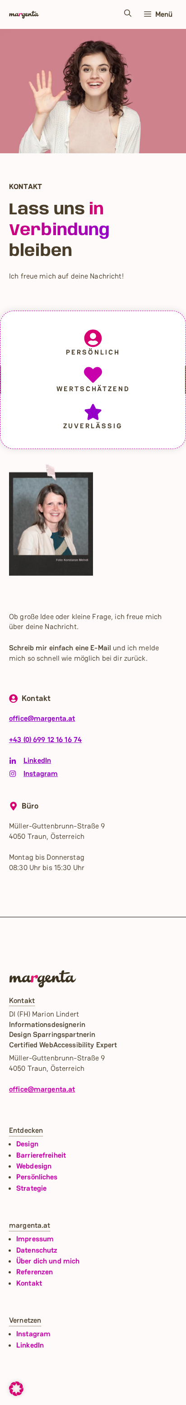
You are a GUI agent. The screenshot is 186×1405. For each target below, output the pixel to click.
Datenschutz (36, 1250)
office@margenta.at (42, 718)
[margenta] (24, 14)
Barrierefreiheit (41, 1155)
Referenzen (34, 1272)
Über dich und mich (47, 1261)
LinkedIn (37, 760)
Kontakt (29, 1283)
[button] (128, 14)
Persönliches (37, 1177)
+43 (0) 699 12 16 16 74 (45, 739)
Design (27, 1144)
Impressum (35, 1239)
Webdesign (33, 1166)
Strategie (31, 1188)
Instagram (40, 773)
